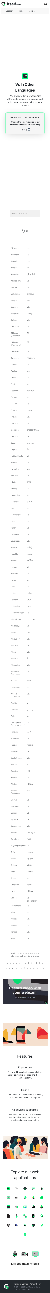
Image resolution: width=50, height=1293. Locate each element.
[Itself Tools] (25, 1257)
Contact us (25, 1289)
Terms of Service (16, 124)
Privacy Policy (34, 124)
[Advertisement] (25, 41)
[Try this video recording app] (25, 991)
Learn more (34, 117)
